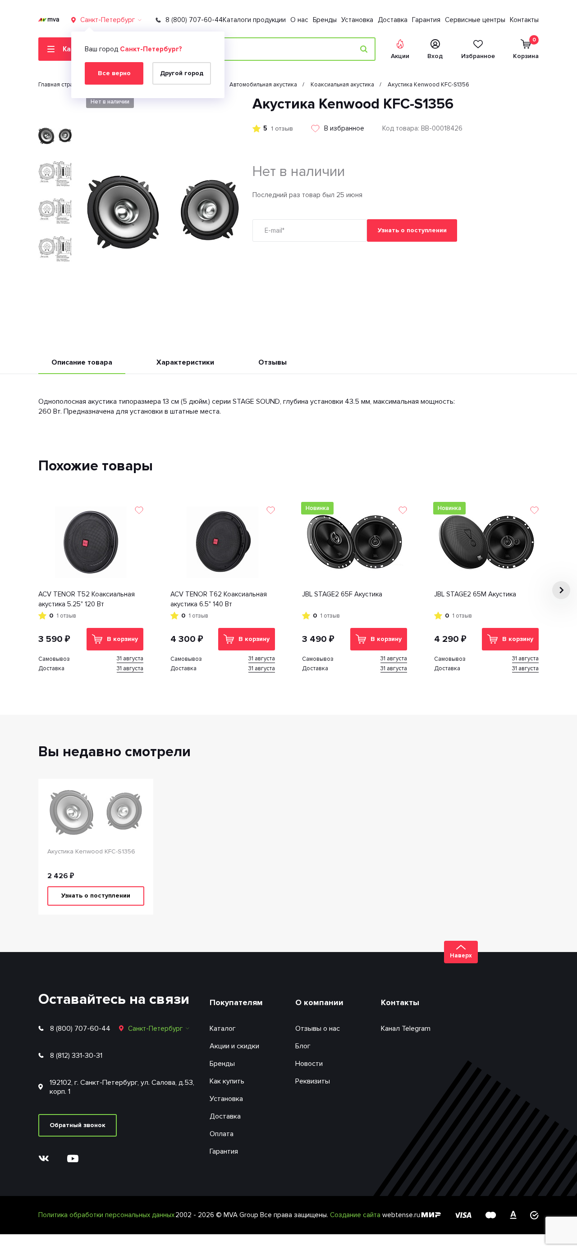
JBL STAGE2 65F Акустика (342, 594)
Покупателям (236, 1002)
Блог (303, 1046)
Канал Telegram (405, 1028)
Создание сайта (356, 1215)
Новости (309, 1063)
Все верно (114, 73)
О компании (319, 1002)
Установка (357, 20)
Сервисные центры (475, 20)
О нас (299, 20)
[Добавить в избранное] (139, 510)
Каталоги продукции (254, 20)
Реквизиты (312, 1081)
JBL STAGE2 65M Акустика (475, 594)
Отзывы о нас (317, 1028)
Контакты (524, 20)
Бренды (325, 20)
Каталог (223, 1028)
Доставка (393, 20)
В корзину (122, 639)
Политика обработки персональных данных (106, 1215)
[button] (55, 102)
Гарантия (426, 20)
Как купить (227, 1081)
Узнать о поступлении (412, 230)
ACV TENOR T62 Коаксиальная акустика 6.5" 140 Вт (218, 599)
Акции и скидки (234, 1046)
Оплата (222, 1133)
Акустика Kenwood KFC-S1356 (91, 851)
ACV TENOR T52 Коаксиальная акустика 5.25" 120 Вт (86, 599)
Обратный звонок (77, 1125)
